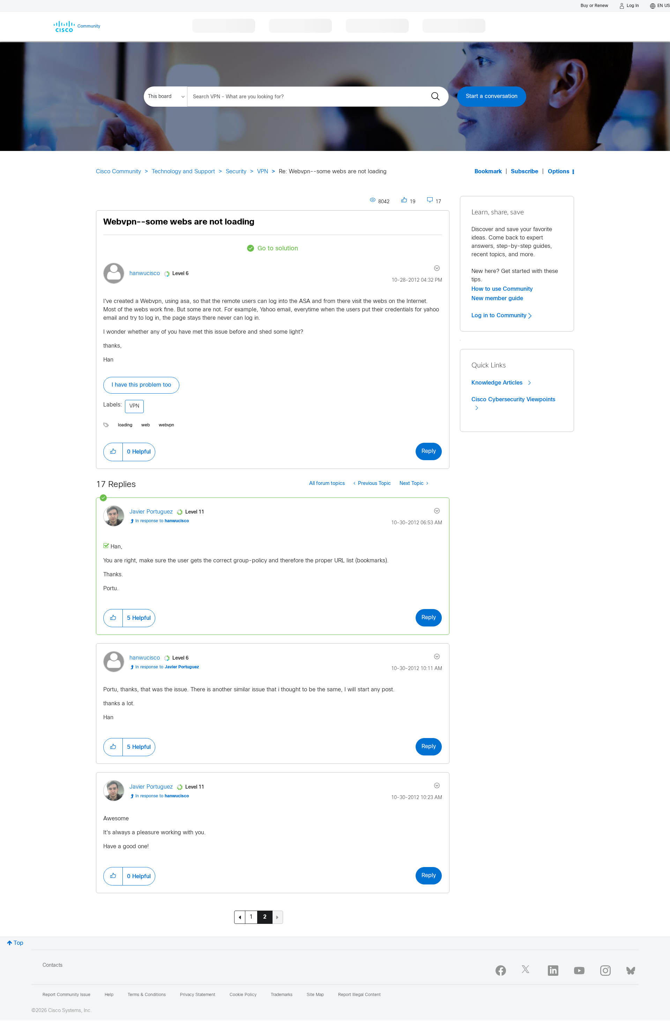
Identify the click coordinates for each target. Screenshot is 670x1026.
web (145, 425)
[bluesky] (631, 969)
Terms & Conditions (147, 995)
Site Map (315, 995)
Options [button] (559, 171)
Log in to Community (499, 315)
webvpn (166, 425)
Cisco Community (118, 171)
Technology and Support (183, 171)
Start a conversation (492, 96)
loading (125, 425)
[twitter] (527, 970)
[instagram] (605, 970)
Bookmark (488, 171)
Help (109, 995)
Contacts (52, 965)
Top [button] (18, 943)
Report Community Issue (66, 995)
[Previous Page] (239, 917)
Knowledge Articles (497, 383)
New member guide (497, 298)
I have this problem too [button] (141, 385)
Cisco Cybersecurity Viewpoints (513, 399)
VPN (262, 171)
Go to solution (278, 249)
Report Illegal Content (359, 995)
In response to (162, 521)
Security (236, 171)
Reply (429, 451)
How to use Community (502, 289)
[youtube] (579, 970)
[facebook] (501, 970)
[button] (113, 452)
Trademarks (281, 995)
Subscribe (524, 171)
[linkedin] (553, 970)
